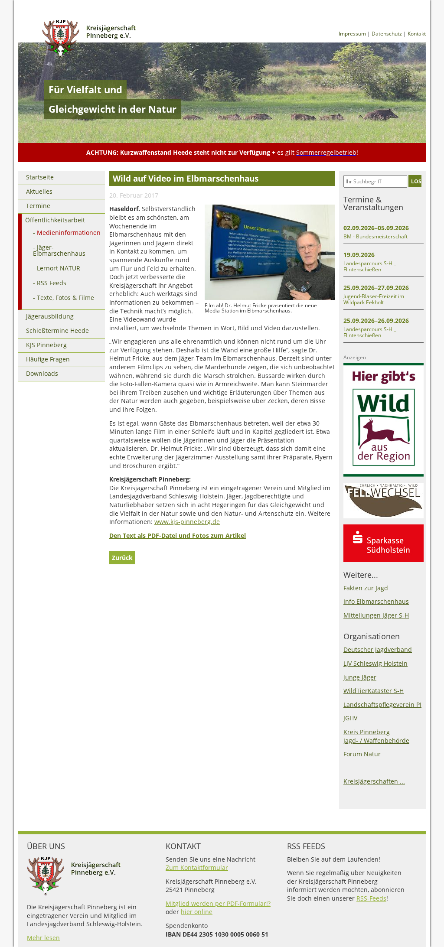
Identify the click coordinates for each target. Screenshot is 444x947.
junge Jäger (359, 677)
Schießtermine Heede (57, 330)
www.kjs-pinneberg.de (187, 521)
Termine (38, 206)
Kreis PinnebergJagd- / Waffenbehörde (376, 736)
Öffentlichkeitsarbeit (55, 220)
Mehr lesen (43, 938)
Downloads (42, 373)
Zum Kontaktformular (197, 867)
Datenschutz (387, 33)
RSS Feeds (51, 283)
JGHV (350, 718)
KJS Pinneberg (46, 345)
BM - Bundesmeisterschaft (375, 236)
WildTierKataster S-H (373, 691)
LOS (416, 181)
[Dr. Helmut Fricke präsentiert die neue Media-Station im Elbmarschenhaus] (270, 298)
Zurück (122, 557)
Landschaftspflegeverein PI (382, 704)
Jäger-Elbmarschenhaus (59, 250)
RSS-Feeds (371, 898)
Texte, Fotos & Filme (65, 297)
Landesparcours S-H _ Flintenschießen (369, 266)
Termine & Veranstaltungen (373, 203)
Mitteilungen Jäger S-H (376, 615)
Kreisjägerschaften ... (374, 781)
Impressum (352, 33)
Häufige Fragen (48, 359)
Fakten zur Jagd (365, 588)
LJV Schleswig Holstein (375, 663)
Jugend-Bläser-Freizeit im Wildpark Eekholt (373, 299)
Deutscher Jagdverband (377, 649)
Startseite (40, 177)
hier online (196, 912)
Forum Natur (362, 754)
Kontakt (417, 33)
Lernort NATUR (58, 268)
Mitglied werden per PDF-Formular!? (218, 903)
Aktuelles (39, 191)
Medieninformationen (69, 232)
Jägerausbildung (50, 316)
